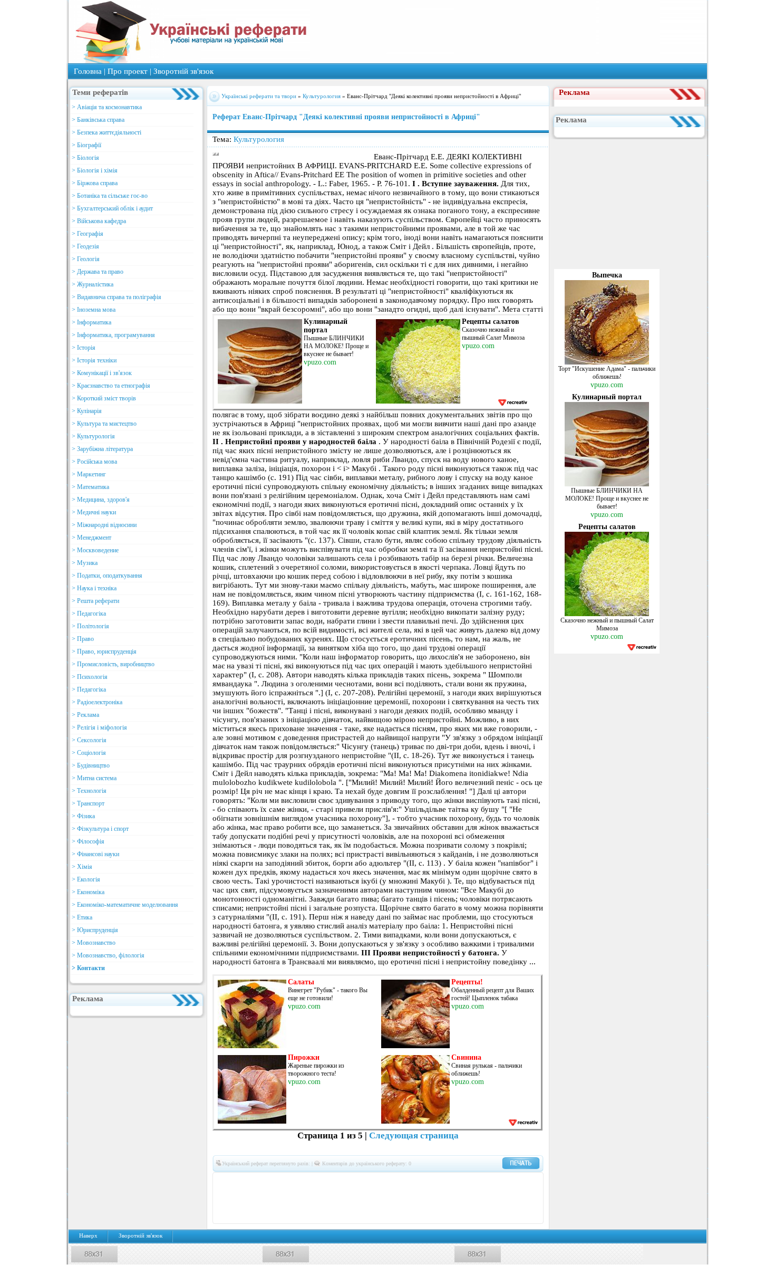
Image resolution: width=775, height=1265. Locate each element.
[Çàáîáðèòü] (338, 1182)
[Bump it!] (370, 1182)
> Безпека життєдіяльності (106, 132)
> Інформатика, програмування (113, 335)
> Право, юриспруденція (104, 651)
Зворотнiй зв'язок (183, 71)
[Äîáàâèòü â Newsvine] (291, 1198)
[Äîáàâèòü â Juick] (480, 1182)
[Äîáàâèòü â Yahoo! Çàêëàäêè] (480, 1198)
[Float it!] (386, 1182)
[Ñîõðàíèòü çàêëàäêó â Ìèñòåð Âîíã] (227, 1198)
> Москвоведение (95, 550)
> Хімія (82, 866)
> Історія (83, 347)
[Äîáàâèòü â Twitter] (449, 1198)
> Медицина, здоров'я (101, 499)
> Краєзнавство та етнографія (111, 385)
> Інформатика (91, 322)
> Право (83, 639)
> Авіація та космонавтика (107, 107)
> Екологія (86, 879)
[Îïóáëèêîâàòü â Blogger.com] (322, 1182)
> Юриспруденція (95, 930)
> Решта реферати (95, 601)
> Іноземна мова (93, 309)
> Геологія (86, 259)
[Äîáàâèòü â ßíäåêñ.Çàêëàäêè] (496, 1198)
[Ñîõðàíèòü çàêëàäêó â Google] (449, 1182)
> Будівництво (91, 765)
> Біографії (86, 145)
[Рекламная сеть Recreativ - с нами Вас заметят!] (512, 402)
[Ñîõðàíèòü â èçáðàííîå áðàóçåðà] (370, 1213)
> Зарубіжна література (102, 449)
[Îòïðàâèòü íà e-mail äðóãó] (386, 1213)
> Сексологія (89, 740)
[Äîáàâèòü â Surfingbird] (401, 1198)
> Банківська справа (98, 119)
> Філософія (88, 841)
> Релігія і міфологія (99, 727)
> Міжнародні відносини (104, 525)
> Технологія (89, 790)
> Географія (87, 233)
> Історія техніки (94, 360)
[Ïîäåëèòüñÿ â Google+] (307, 1182)
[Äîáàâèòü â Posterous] (338, 1198)
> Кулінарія (87, 411)
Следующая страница (414, 1135)
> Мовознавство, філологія (108, 955)
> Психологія (90, 677)
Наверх (88, 1236)
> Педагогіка (89, 613)
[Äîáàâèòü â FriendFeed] (433, 1182)
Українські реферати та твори (258, 96)
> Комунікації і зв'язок (102, 373)
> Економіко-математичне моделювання (125, 904)
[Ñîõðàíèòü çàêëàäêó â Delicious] (354, 1182)
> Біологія (85, 157)
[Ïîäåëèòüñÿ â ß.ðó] (512, 1198)
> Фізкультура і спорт (100, 828)
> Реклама (85, 714)
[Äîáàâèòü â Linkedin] (496, 1182)
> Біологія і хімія (95, 170)
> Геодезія (85, 246)
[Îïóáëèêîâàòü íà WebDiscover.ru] (465, 1198)
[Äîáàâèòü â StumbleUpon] (386, 1198)
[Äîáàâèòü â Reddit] (354, 1198)
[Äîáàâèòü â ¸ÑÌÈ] (528, 1198)
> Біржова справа (95, 183)
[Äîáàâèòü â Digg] (401, 1182)
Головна (88, 71)
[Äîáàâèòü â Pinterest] (322, 1198)
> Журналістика (92, 284)
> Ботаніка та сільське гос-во (110, 195)
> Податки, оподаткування (107, 575)
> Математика (90, 487)
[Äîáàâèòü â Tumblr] (433, 1198)
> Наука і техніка (94, 588)
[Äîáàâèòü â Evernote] (417, 1182)
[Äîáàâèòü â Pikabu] (307, 1198)
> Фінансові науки (95, 854)
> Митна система (94, 778)
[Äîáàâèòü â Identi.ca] (465, 1182)
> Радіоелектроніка (97, 702)
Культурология (322, 96)
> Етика (82, 917)
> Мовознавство (93, 942)
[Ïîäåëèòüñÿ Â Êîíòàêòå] (227, 1182)
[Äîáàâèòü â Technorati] (417, 1198)
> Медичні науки (94, 512)
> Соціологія (89, 752)
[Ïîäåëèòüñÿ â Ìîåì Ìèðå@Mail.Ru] (275, 1182)
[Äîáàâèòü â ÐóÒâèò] (370, 1198)
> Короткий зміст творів (104, 398)
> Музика (85, 563)
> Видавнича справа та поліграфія (116, 297)
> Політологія (90, 626)
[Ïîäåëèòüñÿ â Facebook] (243, 1182)
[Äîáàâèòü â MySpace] (275, 1198)
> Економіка (88, 892)
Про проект (128, 71)
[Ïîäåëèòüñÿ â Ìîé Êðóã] (259, 1198)
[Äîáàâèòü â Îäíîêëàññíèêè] (259, 1182)
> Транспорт (88, 803)
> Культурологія (93, 436)
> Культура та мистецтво (104, 423)
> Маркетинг (89, 474)
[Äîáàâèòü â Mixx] (243, 1198)
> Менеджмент (91, 537)
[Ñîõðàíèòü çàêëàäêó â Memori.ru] (528, 1182)
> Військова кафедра (99, 221)
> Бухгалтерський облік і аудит (112, 208)
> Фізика (83, 816)
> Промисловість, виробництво (113, 664)
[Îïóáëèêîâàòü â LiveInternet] (512, 1182)
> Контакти (88, 968)
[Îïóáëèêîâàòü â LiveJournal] (291, 1182)
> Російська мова (94, 461)
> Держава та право (97, 271)
